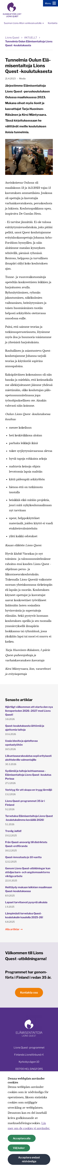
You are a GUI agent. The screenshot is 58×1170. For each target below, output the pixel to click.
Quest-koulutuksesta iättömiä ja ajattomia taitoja (24, 727)
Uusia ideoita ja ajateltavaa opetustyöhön (21, 742)
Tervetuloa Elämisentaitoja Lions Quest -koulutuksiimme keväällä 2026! (29, 817)
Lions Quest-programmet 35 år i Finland (25, 802)
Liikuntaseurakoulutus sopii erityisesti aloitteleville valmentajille (28, 757)
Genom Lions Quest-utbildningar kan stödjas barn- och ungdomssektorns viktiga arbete (27, 872)
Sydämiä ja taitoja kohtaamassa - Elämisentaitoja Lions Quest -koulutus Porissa (28, 774)
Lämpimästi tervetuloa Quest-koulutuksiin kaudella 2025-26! (24, 915)
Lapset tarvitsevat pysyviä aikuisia (26, 902)
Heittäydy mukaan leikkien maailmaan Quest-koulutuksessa (28, 889)
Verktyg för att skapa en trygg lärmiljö (28, 789)
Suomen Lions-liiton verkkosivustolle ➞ (24, 23)
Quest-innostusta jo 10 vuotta (23, 857)
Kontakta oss (29, 992)
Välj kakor (19, 1147)
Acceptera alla (21, 1138)
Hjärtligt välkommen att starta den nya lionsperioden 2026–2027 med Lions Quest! (29, 710)
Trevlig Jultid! (13, 831)
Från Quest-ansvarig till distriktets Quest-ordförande (26, 844)
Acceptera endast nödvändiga (29, 1159)
